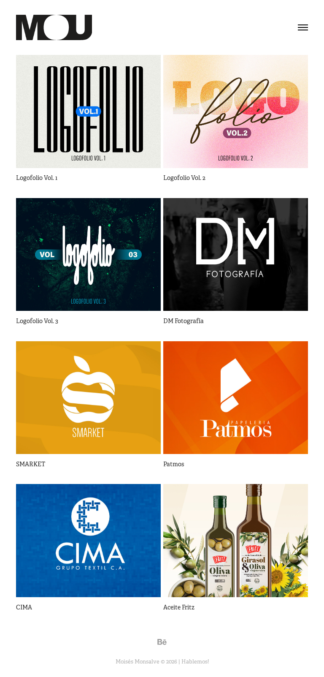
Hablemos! (195, 661)
